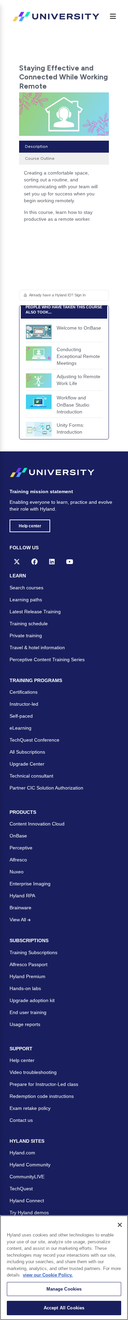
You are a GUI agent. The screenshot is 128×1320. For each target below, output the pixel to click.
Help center (30, 526)
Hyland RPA (22, 895)
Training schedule (29, 623)
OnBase (18, 835)
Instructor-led (24, 704)
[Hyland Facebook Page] (34, 561)
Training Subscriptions (33, 952)
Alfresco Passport (28, 964)
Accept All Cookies (64, 1307)
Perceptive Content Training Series (47, 659)
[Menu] (113, 16)
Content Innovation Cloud (37, 823)
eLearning (20, 728)
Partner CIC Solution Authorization (46, 788)
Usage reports (25, 1024)
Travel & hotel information (37, 647)
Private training (26, 635)
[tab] (64, 147)
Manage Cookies (64, 1289)
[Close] (119, 1224)
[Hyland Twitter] (17, 561)
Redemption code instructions (42, 1096)
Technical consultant (31, 776)
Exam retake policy (30, 1108)
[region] (64, 1267)
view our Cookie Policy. (48, 1275)
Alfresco (18, 859)
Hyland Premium (27, 976)
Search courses (26, 587)
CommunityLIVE (27, 1176)
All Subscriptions (27, 752)
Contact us (21, 1120)
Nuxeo (17, 871)
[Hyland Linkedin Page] (52, 561)
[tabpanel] (64, 198)
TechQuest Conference (34, 740)
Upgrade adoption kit (32, 1000)
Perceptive (21, 847)
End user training (28, 1012)
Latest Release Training (35, 611)
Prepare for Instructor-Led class (44, 1084)
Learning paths (26, 599)
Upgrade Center (27, 764)
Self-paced (21, 716)
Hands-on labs (25, 988)
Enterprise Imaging (30, 883)
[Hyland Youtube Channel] (69, 561)
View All (18, 919)
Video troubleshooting (33, 1072)
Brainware (20, 907)
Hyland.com (22, 1152)
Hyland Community (30, 1164)
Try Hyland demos (29, 1212)
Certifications (24, 692)
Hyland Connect (27, 1200)
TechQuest (21, 1188)
